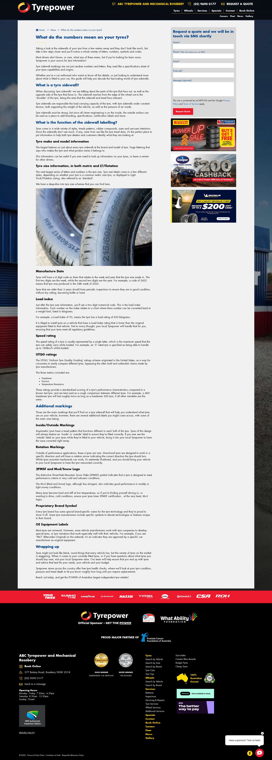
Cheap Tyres (181, 666)
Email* (176, 61)
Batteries (149, 692)
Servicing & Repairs (154, 700)
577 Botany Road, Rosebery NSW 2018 (47, 672)
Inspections (150, 696)
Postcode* (178, 70)
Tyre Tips (149, 674)
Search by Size (152, 662)
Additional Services (154, 711)
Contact (230, 10)
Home (41, 30)
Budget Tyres (182, 662)
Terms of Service (190, 104)
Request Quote (183, 111)
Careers (224, 16)
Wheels (188, 10)
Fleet (232, 16)
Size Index (181, 655)
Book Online (246, 10)
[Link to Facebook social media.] (249, 753)
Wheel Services (153, 707)
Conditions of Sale (53, 755)
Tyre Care (150, 670)
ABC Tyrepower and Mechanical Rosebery (150, 4)
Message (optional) (182, 80)
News (240, 16)
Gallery (249, 16)
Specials (216, 10)
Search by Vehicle (154, 659)
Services (202, 10)
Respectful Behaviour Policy (73, 755)
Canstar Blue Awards (186, 659)
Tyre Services (151, 703)
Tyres (177, 10)
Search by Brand (153, 666)
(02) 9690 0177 (205, 4)
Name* (176, 42)
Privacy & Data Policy (35, 755)
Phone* (189, 51)
